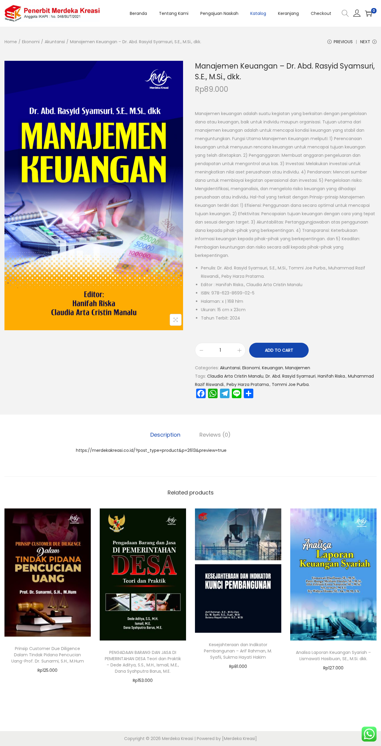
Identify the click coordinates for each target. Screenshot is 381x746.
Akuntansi (55, 42)
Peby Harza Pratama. (248, 384)
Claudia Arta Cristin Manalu (235, 376)
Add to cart (279, 350)
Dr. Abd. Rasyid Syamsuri (291, 376)
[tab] (165, 435)
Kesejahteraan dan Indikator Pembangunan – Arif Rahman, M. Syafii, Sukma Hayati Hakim (238, 651)
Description (165, 434)
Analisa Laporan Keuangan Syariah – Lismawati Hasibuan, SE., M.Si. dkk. (333, 655)
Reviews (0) (215, 434)
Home (10, 42)
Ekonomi (31, 42)
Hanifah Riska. (332, 376)
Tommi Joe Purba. (291, 384)
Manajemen (297, 368)
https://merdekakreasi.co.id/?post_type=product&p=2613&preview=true (151, 450)
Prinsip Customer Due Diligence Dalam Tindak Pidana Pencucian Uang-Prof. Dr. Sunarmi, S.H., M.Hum (47, 655)
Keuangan (272, 368)
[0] (368, 13)
